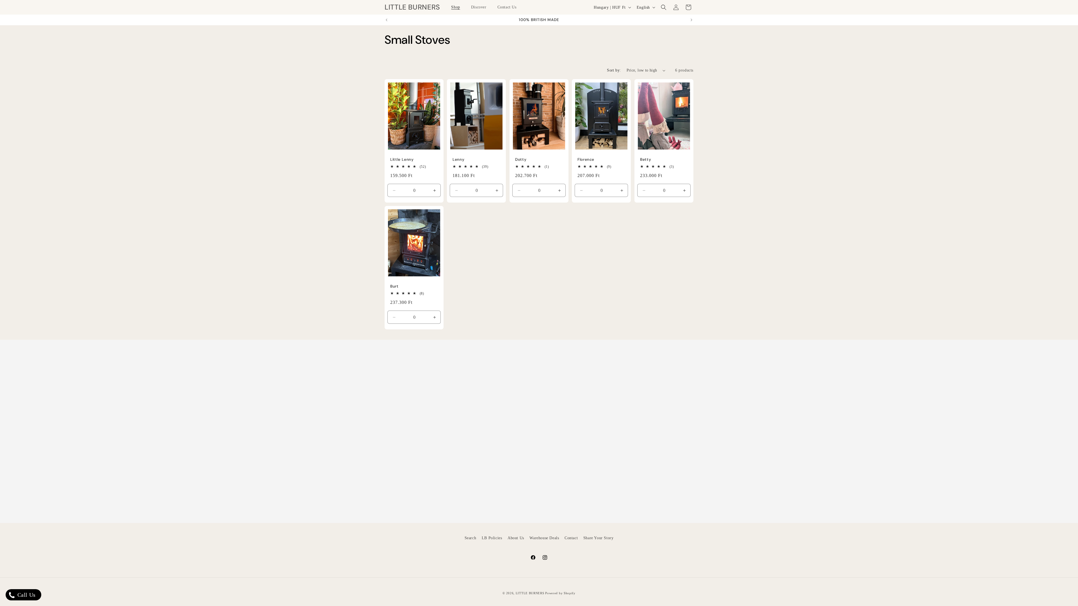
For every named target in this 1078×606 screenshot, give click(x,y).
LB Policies (492, 538)
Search (470, 538)
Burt (394, 286)
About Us (516, 538)
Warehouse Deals (544, 538)
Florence (585, 159)
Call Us (26, 595)
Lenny (458, 159)
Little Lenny (402, 159)
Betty (645, 159)
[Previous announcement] (386, 20)
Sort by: (614, 70)
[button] (457, 7)
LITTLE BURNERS (530, 593)
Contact (571, 538)
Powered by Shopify (560, 593)
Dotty (520, 159)
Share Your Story (598, 538)
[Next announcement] (691, 20)
